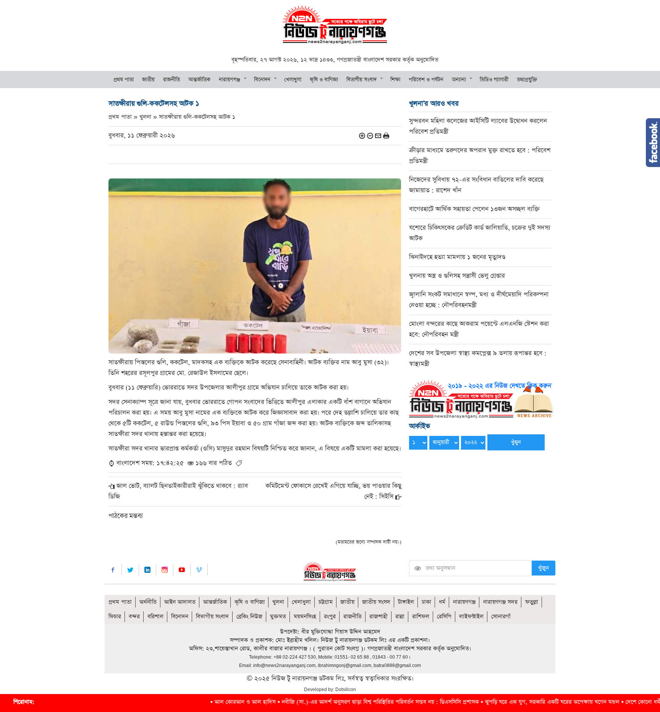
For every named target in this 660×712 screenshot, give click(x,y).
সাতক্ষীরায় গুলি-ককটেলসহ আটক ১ (197, 117)
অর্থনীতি (148, 602)
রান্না (399, 616)
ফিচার (114, 616)
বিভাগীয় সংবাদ (361, 80)
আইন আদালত (180, 602)
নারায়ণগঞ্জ (229, 80)
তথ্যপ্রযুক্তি (527, 80)
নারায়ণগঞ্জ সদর (500, 602)
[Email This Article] (378, 135)
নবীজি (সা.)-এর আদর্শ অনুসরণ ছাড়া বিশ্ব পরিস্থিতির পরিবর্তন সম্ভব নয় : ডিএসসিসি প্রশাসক (346, 702)
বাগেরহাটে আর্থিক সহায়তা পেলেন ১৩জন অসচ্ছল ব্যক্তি (474, 209)
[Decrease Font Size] (370, 135)
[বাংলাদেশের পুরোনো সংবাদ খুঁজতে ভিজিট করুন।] (481, 398)
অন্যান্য (459, 80)
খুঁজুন (543, 568)
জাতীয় (148, 80)
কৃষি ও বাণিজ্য (324, 80)
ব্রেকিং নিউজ (249, 616)
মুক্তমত (278, 616)
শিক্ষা (395, 80)
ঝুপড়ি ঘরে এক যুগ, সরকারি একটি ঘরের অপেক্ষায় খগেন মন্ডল (518, 702)
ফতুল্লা (531, 602)
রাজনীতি (171, 80)
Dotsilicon (345, 689)
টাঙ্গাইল (406, 602)
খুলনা (278, 602)
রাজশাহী (378, 616)
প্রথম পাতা (123, 80)
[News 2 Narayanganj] (335, 24)
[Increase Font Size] (362, 135)
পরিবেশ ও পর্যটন (426, 80)
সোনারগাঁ (501, 616)
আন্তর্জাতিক (199, 80)
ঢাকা (426, 602)
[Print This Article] (386, 135)
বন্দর (134, 616)
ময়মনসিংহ (305, 616)
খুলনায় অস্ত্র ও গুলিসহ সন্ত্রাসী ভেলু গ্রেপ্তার (457, 276)
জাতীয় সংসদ (376, 602)
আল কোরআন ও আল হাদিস (210, 702)
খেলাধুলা (292, 80)
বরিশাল (155, 616)
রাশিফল (420, 616)
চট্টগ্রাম (326, 602)
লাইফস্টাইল (471, 616)
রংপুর (330, 616)
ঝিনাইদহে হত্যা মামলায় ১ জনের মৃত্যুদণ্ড (457, 257)
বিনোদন (262, 80)
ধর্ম (442, 602)
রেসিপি (444, 616)
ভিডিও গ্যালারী (494, 80)
